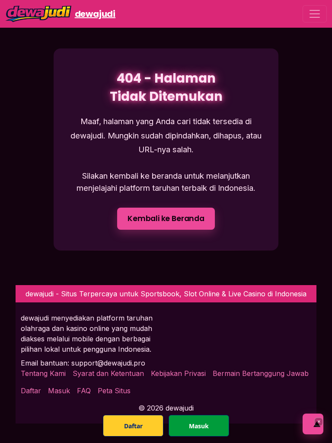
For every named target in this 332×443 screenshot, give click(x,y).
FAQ (84, 390)
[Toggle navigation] (315, 13)
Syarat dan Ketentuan (108, 373)
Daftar (31, 390)
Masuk (59, 390)
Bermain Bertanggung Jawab (261, 373)
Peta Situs (114, 390)
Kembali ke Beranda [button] (166, 218)
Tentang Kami (43, 373)
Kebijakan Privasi (178, 373)
